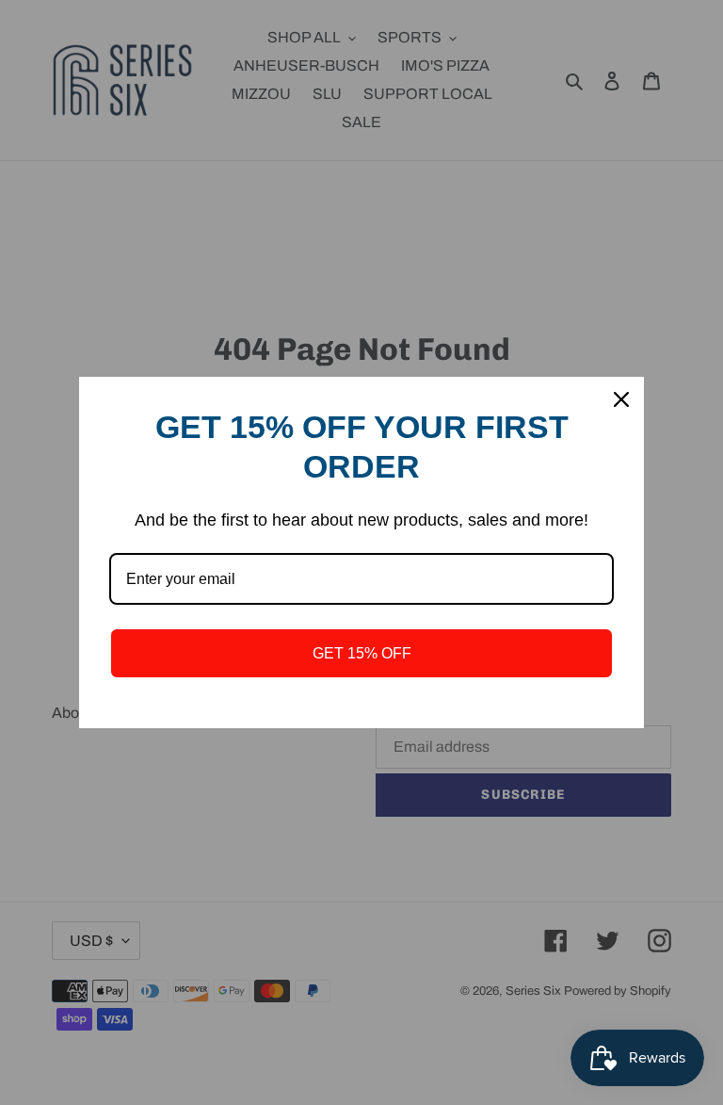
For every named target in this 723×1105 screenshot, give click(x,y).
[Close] (621, 399)
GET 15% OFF (362, 653)
